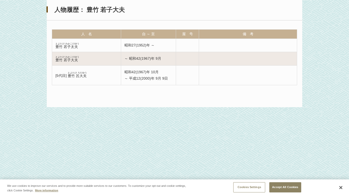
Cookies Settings (249, 187)
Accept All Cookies (285, 187)
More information (46, 190)
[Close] (340, 187)
